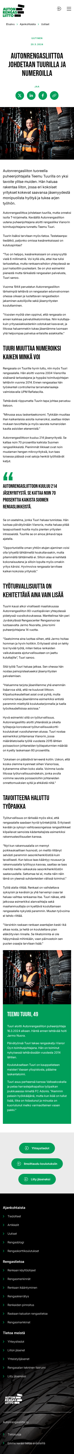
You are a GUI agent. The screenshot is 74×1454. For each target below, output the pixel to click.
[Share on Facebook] (42, 95)
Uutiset (45, 24)
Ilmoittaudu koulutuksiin (40, 1164)
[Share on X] (19, 95)
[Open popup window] (59, 8)
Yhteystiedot (40, 1148)
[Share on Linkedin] (31, 95)
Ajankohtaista (28, 24)
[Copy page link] (54, 95)
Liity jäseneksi (40, 1179)
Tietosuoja (14, 1434)
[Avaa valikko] (69, 8)
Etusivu (10, 24)
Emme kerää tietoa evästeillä (26, 1443)
